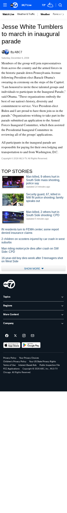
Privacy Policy (9, 358)
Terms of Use (9, 365)
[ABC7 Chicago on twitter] (15, 335)
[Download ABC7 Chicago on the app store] (11, 345)
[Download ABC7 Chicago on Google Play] (31, 345)
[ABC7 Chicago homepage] (14, 5)
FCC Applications (11, 369)
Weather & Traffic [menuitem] (26, 14)
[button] (5, 4)
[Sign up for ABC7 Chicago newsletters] (32, 335)
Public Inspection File (49, 365)
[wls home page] (9, 284)
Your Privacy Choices (29, 358)
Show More (32, 268)
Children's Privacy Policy (14, 361)
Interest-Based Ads (27, 365)
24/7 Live (26, 5)
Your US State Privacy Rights (42, 361)
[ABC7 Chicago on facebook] (6, 335)
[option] (10, 14)
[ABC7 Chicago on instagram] (24, 335)
